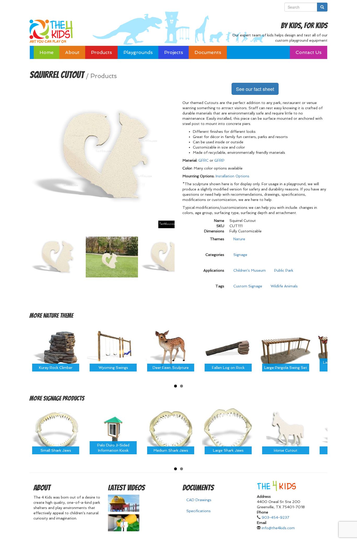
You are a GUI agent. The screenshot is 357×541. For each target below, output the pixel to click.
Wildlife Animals (284, 286)
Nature (239, 239)
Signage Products (63, 398)
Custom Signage (247, 286)
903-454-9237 (275, 517)
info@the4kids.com (278, 528)
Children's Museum (249, 270)
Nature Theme (58, 315)
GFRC (203, 160)
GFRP (219, 160)
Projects (173, 52)
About (72, 52)
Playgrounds (138, 52)
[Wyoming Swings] (113, 347)
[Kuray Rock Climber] (56, 347)
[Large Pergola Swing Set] (286, 347)
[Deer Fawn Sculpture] (171, 347)
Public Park (283, 270)
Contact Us (308, 52)
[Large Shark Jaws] (228, 430)
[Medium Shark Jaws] (171, 430)
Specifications (198, 511)
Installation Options (232, 176)
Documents (207, 52)
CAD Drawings (198, 500)
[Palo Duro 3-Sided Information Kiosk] (113, 430)
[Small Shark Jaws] (56, 430)
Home (46, 52)
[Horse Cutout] (286, 430)
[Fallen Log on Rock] (228, 347)
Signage (240, 255)
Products (101, 52)
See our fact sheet (255, 88)
